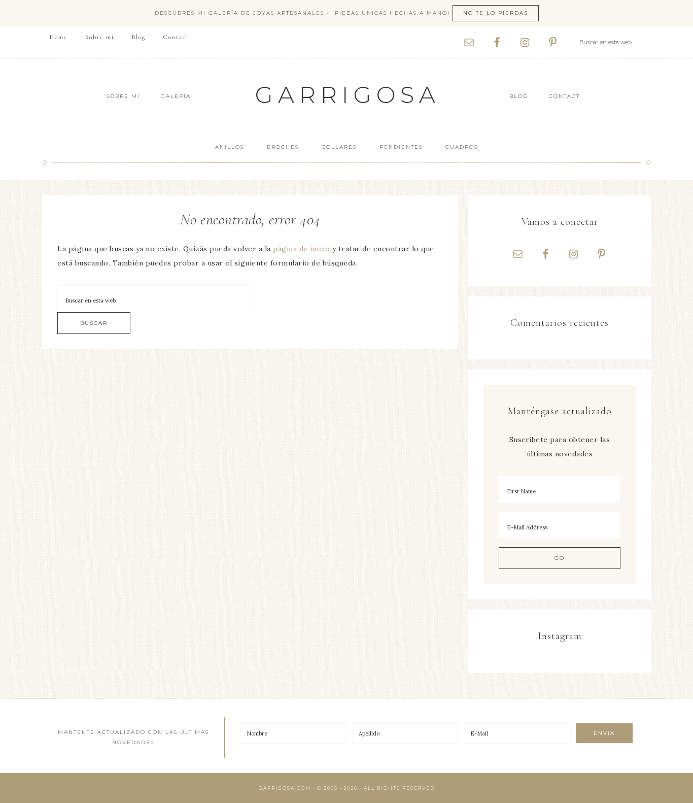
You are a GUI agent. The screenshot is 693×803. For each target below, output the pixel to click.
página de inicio (301, 248)
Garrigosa (347, 95)
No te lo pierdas (495, 13)
